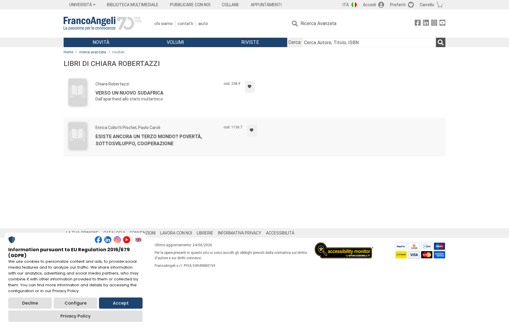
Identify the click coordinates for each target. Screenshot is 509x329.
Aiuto (203, 23)
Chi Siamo (163, 23)
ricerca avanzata (92, 52)
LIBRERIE (205, 233)
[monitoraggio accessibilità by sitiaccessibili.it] (344, 246)
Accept (121, 303)
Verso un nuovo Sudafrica (129, 93)
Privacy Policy (75, 316)
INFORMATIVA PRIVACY (239, 233)
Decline (30, 303)
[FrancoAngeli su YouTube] (442, 24)
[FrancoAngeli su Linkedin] (426, 24)
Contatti (185, 23)
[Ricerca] (440, 42)
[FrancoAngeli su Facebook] (418, 24)
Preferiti (398, 4)
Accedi (369, 4)
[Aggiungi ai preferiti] (250, 87)
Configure (76, 303)
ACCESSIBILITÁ (280, 233)
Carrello (427, 4)
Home (68, 52)
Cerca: (294, 42)
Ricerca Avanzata (318, 23)
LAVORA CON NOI (176, 233)
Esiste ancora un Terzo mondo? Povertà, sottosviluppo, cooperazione (148, 140)
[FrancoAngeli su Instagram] (434, 24)
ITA (346, 4)
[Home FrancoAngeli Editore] (103, 23)
